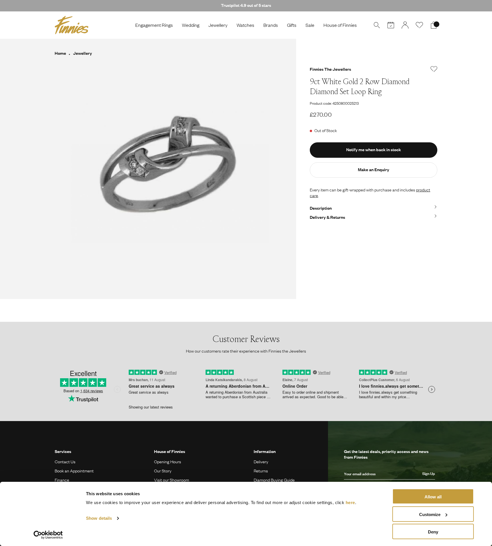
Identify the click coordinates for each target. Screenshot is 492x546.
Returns (261, 470)
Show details (99, 518)
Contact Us (65, 461)
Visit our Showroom (171, 479)
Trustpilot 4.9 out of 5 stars (246, 5)
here (350, 502)
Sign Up (428, 473)
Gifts (291, 25)
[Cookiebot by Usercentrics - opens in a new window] (48, 535)
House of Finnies (340, 25)
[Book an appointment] (391, 25)
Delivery (261, 461)
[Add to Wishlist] (433, 69)
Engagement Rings (154, 25)
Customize (429, 514)
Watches (245, 25)
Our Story (162, 470)
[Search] (376, 25)
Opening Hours (167, 461)
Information (265, 451)
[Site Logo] (72, 25)
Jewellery (217, 25)
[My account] (405, 25)
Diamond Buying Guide (274, 479)
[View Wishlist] (419, 25)
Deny (433, 531)
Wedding (190, 25)
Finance (62, 479)
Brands (270, 25)
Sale (310, 25)
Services (63, 451)
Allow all (433, 496)
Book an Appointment (74, 470)
